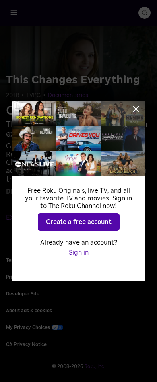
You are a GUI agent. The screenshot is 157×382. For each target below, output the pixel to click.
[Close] (136, 109)
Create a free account (79, 222)
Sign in (79, 252)
